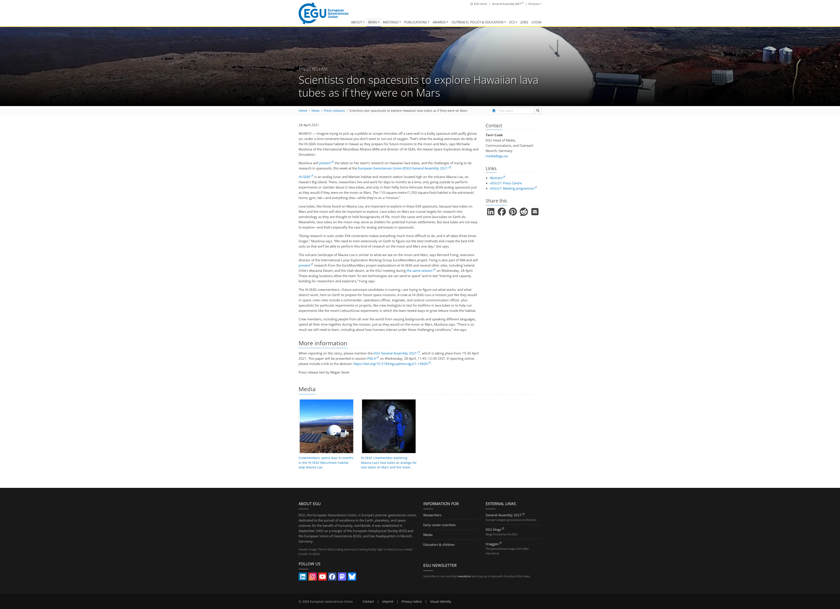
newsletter (464, 576)
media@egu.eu (497, 156)
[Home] (323, 13)
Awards (439, 22)
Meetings (390, 22)
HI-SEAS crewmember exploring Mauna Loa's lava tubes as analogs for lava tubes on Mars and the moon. (389, 462)
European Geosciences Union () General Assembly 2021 (403, 168)
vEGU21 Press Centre (506, 183)
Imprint (387, 602)
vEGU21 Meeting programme (512, 188)
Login (536, 22)
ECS (512, 22)
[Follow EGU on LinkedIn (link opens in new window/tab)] (303, 577)
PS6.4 (371, 358)
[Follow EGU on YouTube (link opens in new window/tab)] (322, 577)
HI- (304, 176)
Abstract (496, 178)
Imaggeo (492, 544)
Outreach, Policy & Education (477, 22)
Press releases (334, 111)
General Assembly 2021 (395, 353)
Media (427, 534)
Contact (368, 602)
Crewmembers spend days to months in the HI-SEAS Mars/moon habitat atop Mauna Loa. (326, 462)
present (325, 163)
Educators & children (439, 544)
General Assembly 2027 (504, 515)
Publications (415, 22)
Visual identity (440, 602)
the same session (419, 270)
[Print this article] (494, 111)
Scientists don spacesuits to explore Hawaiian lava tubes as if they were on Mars (408, 111)
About (356, 22)
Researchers (432, 515)
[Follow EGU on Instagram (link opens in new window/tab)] (312, 577)
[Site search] (537, 110)
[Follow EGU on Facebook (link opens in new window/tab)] (332, 577)
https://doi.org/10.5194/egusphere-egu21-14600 (390, 363)
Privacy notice (412, 602)
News (372, 22)
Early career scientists (439, 525)
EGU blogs (493, 529)
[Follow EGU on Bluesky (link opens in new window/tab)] (352, 577)
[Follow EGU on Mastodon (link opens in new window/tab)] (342, 577)
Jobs (524, 22)
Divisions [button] (533, 4)
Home (303, 111)
